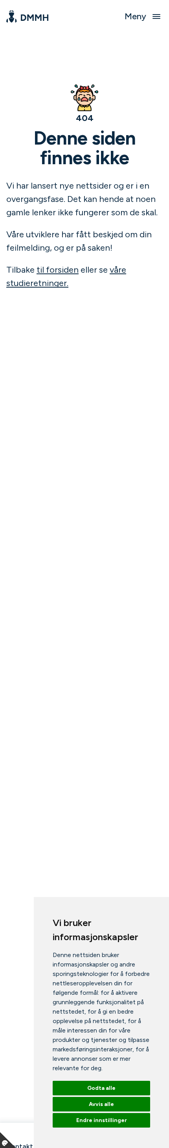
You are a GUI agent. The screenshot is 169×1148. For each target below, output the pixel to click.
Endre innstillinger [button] (101, 1120)
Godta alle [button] (101, 1088)
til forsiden (58, 269)
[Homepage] (27, 16)
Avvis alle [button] (101, 1104)
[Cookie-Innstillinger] (8, 1140)
